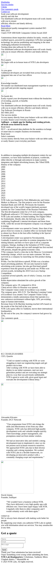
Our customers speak (9, 9)
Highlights (5, 2)
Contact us (5, 11)
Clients (4, 7)
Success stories (7, 4)
